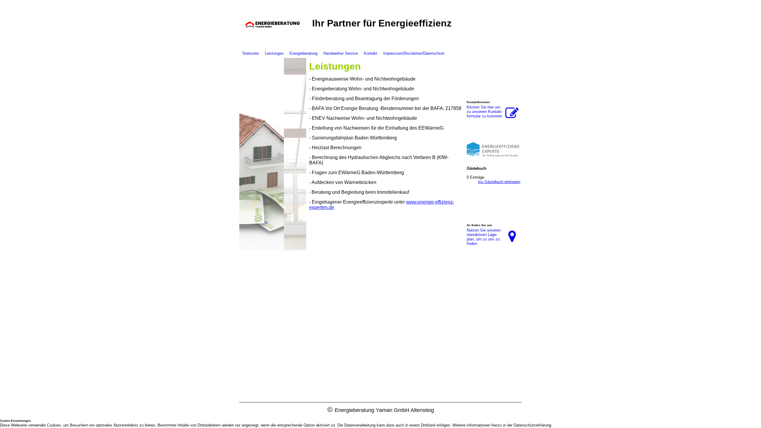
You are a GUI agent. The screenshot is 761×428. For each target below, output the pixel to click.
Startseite (250, 53)
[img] (273, 24)
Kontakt (370, 53)
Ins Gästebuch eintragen (499, 182)
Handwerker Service (340, 53)
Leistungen (274, 53)
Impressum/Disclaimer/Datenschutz (414, 53)
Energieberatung (303, 53)
